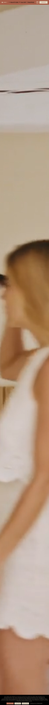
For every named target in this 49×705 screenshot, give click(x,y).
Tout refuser (17, 703)
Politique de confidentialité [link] (36, 703)
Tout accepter (10, 703)
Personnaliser (25, 703)
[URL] (37, 2)
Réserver (43, 2)
